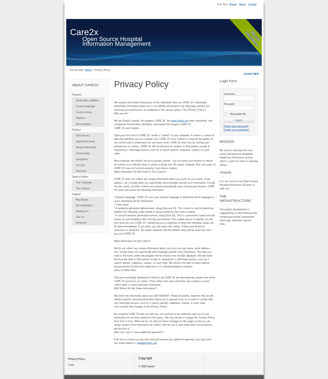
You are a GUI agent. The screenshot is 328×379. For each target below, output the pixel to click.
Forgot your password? (236, 126)
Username (229, 93)
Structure (81, 171)
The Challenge (84, 182)
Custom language (85, 106)
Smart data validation (87, 100)
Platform (80, 118)
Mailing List (82, 211)
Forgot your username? (236, 129)
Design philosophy (86, 147)
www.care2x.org (179, 120)
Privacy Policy (76, 359)
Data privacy (83, 135)
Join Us (80, 217)
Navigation (82, 159)
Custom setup (83, 112)
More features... (84, 124)
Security (80, 165)
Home (88, 70)
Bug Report (82, 199)
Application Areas (85, 141)
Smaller (252, 4)
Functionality (83, 153)
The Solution (83, 188)
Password (229, 104)
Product (76, 129)
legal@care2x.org (147, 343)
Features (77, 94)
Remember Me (238, 114)
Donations (81, 222)
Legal (71, 364)
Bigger (233, 4)
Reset (242, 4)
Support (76, 194)
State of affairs (80, 176)
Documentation (84, 205)
